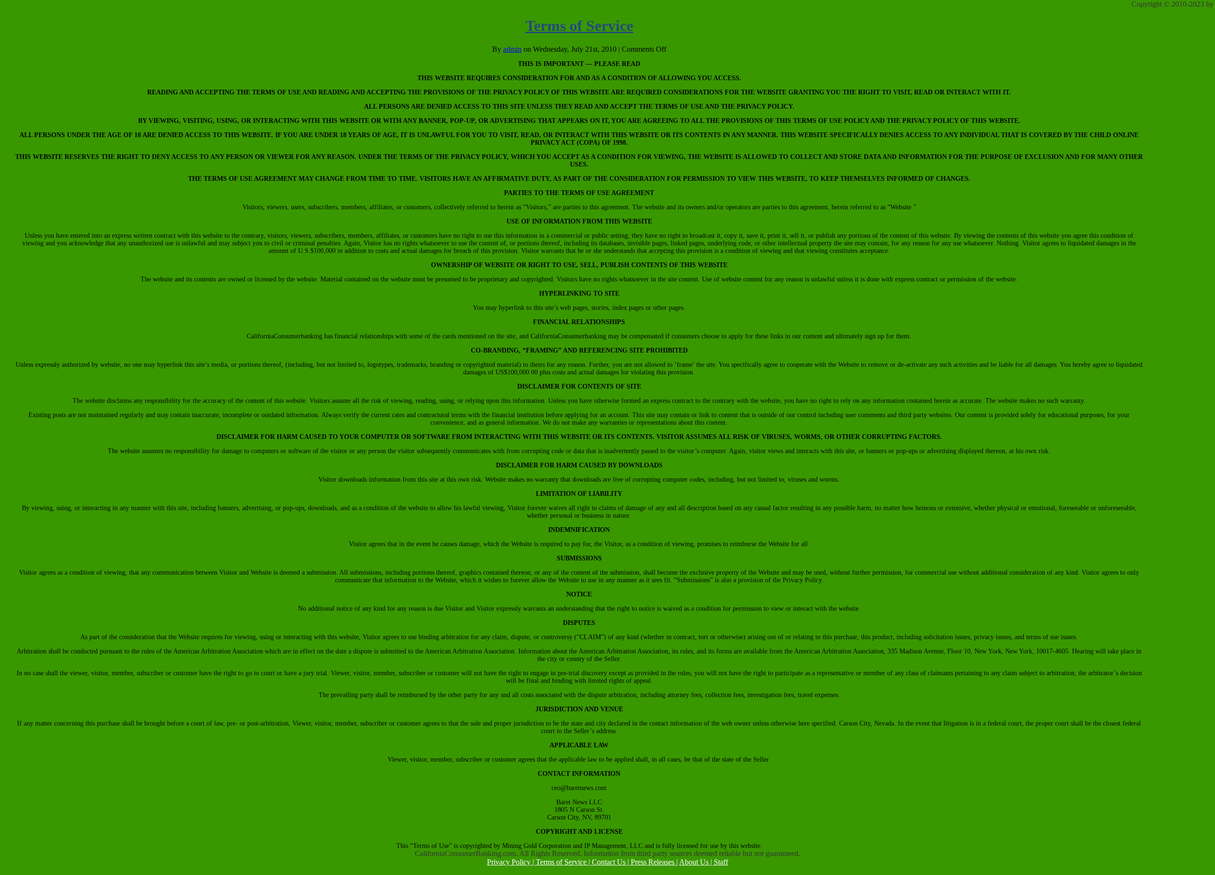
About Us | (696, 862)
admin (512, 49)
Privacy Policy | (511, 862)
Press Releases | (654, 862)
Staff (721, 862)
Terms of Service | (564, 862)
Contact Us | (611, 862)
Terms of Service (579, 25)
